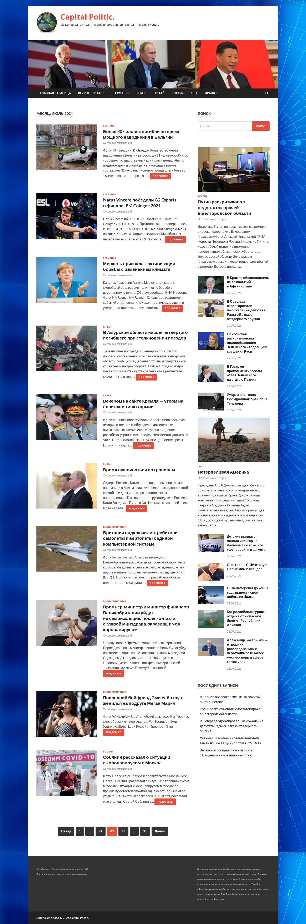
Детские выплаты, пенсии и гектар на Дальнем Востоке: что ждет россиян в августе (246, 542)
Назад (66, 831)
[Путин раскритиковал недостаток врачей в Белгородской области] (234, 192)
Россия (178, 93)
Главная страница (55, 93)
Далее (160, 831)
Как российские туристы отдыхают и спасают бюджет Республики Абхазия (247, 618)
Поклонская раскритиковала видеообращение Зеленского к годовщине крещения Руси (247, 342)
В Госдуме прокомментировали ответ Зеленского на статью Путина (244, 372)
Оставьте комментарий (117, 142)
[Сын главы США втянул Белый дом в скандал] (211, 579)
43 (123, 831)
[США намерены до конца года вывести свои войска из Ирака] (211, 602)
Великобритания (92, 93)
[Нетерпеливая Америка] (234, 463)
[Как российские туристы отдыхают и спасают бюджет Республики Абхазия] (211, 626)
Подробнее (160, 176)
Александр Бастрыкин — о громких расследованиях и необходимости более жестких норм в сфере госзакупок (247, 651)
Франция (212, 93)
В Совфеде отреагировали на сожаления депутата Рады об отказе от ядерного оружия (246, 310)
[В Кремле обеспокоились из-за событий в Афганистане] (211, 292)
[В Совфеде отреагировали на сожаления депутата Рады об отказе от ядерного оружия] (211, 316)
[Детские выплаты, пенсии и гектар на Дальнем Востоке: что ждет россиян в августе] (211, 551)
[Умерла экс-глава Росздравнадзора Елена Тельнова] (211, 409)
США (194, 93)
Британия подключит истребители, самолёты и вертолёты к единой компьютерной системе (140, 538)
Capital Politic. (87, 17)
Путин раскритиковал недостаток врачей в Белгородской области (224, 207)
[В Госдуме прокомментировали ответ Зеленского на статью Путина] (211, 381)
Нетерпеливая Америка (223, 471)
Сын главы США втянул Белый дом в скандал (247, 567)
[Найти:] (234, 126)
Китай (159, 93)
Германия (121, 93)
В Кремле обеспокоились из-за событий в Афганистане (248, 282)
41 (100, 831)
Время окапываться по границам (139, 469)
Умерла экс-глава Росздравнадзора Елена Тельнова (247, 399)
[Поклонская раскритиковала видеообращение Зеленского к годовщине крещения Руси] (211, 349)
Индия (142, 93)
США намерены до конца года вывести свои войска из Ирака (247, 592)
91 (145, 831)
